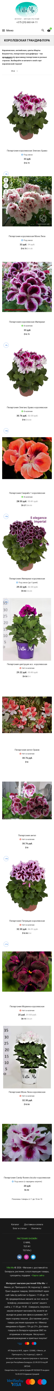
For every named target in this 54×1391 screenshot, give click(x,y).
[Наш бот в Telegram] (33, 1257)
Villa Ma (10, 1267)
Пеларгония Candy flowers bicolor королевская (27, 1177)
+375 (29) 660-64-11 (27, 22)
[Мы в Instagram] (26, 1257)
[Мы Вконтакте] (19, 1257)
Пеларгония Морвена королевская (27, 1006)
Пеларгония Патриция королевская (27, 921)
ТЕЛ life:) (27, 1250)
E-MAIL (27, 1242)
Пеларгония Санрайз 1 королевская (27, 493)
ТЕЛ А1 (27, 1246)
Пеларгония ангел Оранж (27, 750)
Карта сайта (38, 1275)
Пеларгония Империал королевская (27, 578)
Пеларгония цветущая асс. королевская (27, 664)
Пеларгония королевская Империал (27, 322)
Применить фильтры (29, 1387)
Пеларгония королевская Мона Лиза (27, 236)
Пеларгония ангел (27, 835)
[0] (48, 30)
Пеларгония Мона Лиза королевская (27, 1092)
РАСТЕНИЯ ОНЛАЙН (27, 1238)
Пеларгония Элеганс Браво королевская (27, 407)
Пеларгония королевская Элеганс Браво (27, 150)
